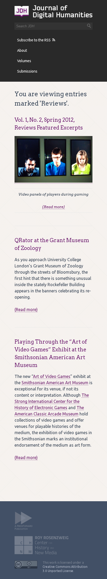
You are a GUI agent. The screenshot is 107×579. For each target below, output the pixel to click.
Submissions (27, 71)
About (22, 50)
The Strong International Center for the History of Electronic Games (52, 401)
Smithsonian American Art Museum (55, 382)
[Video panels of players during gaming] (53, 181)
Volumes (24, 61)
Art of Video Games (51, 376)
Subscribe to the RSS (34, 40)
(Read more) (53, 207)
